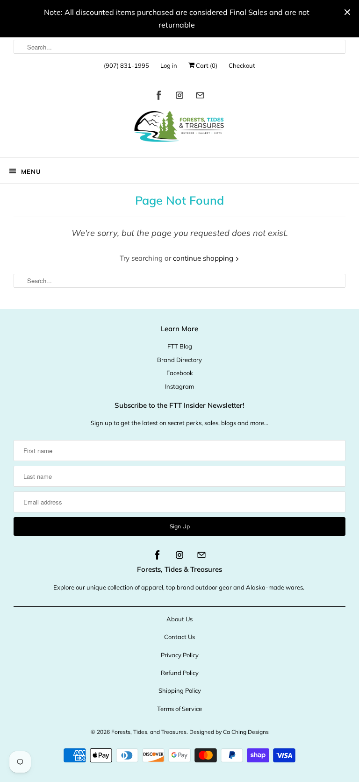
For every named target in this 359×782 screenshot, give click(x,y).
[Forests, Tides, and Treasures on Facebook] (159, 96)
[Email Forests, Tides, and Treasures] (200, 96)
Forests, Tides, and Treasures (149, 731)
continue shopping (204, 258)
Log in (168, 65)
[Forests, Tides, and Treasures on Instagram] (179, 96)
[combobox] (179, 47)
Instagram (179, 386)
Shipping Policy (179, 690)
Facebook (179, 373)
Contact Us (179, 636)
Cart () (205, 65)
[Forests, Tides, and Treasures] (179, 128)
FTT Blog (179, 346)
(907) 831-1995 (126, 65)
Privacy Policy (180, 655)
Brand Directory (179, 359)
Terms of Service (179, 708)
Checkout (242, 65)
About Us (179, 619)
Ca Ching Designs (246, 731)
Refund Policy (180, 672)
